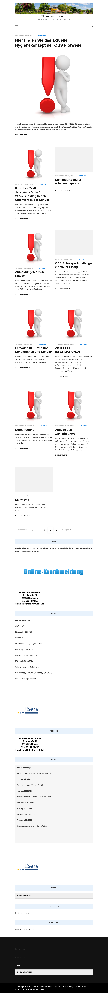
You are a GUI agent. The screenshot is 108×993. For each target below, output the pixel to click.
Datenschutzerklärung (24, 929)
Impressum (20, 949)
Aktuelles (42, 36)
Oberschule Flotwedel (54, 16)
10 (45, 530)
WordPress (41, 989)
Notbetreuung (24, 429)
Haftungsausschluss (23, 913)
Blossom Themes (21, 989)
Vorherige (22, 530)
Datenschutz (20, 957)
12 (57, 530)
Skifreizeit (22, 499)
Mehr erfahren (21, 135)
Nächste (65, 530)
